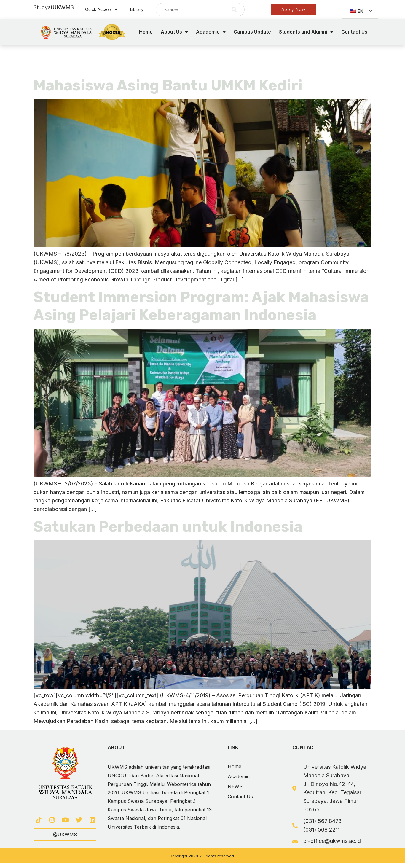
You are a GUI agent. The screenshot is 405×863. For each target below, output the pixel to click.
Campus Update (252, 32)
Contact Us (354, 32)
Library (136, 9)
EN (360, 11)
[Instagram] (52, 820)
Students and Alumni (303, 32)
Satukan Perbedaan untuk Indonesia (168, 527)
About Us (171, 32)
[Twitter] (79, 820)
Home (146, 32)
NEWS (235, 786)
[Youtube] (65, 820)
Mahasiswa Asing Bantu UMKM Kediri (168, 85)
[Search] (234, 9)
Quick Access (98, 9)
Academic (208, 32)
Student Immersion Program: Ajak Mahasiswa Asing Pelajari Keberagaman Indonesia (201, 306)
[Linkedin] (92, 820)
